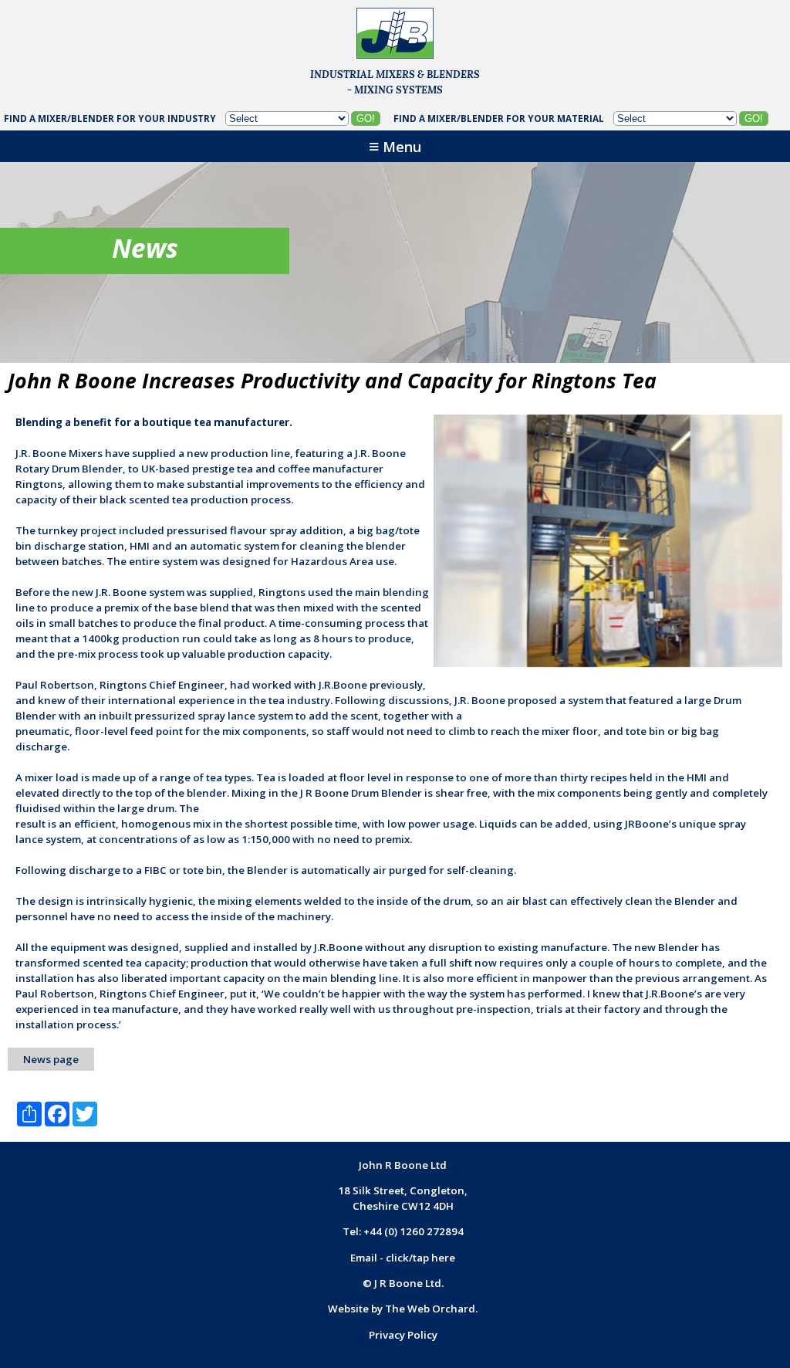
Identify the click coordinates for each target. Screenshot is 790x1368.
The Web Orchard (430, 1309)
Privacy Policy (403, 1335)
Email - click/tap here (402, 1258)
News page (51, 1059)
